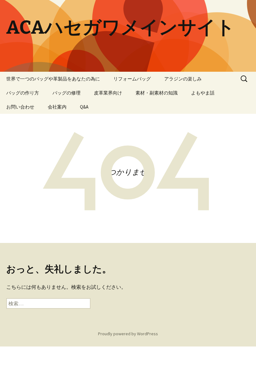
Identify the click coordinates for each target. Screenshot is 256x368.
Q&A (84, 107)
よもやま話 (202, 93)
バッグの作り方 (22, 93)
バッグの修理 (66, 93)
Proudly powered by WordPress (128, 334)
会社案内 (57, 107)
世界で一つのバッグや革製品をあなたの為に (53, 79)
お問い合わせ (20, 107)
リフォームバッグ (132, 79)
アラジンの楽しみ (183, 79)
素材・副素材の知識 (156, 93)
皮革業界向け (108, 93)
